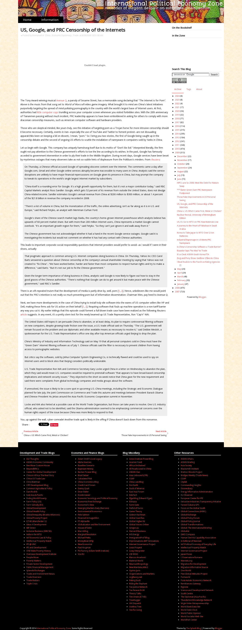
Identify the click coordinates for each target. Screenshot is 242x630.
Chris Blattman (33, 481)
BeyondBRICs (32, 468)
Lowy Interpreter (137, 550)
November (182, 160)
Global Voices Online (139, 524)
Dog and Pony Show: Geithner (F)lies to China (198, 258)
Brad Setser (83, 475)
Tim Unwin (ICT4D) (137, 596)
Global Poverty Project (36, 518)
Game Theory (135, 511)
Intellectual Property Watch (38, 541)
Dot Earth (133, 485)
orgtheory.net (135, 577)
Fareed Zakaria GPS (190, 504)
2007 (177, 291)
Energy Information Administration (197, 491)
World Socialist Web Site (192, 616)
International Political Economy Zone (54, 628)
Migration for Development (193, 564)
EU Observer (187, 495)
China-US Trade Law (35, 478)
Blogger (202, 297)
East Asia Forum (136, 491)
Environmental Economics (90, 511)
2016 (177, 126)
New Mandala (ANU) (138, 567)
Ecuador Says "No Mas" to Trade (192, 250)
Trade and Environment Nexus (40, 573)
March (180, 276)
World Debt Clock (189, 609)
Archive (177, 89)
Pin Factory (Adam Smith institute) (93, 550)
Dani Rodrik (31, 491)
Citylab (184, 481)
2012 (177, 141)
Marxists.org (186, 560)
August (180, 171)
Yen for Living (135, 609)
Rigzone (184, 587)
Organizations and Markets (141, 573)
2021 (177, 107)
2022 (177, 103)
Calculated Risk (85, 478)
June (179, 179)
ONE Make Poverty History (38, 550)
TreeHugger (134, 600)
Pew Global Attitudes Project (194, 573)
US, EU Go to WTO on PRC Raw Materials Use (197, 221)
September (182, 167)
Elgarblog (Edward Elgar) (140, 498)
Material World (136, 560)
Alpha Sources (84, 462)
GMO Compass (188, 534)
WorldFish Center (189, 619)
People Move (32, 557)
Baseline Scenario (86, 465)
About (199, 89)
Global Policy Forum (190, 518)
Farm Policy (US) (33, 501)
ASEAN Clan (134, 472)
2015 (177, 130)
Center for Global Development (41, 472)
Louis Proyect (135, 547)
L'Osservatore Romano (191, 557)
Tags (189, 89)
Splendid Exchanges (35, 570)
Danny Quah (83, 488)
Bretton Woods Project (191, 472)
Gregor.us (134, 527)
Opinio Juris (134, 570)
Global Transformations (192, 524)
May (179, 269)
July (178, 175)
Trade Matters (33, 580)
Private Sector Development (39, 564)
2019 (177, 114)
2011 (177, 145)
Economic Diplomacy (61, 35)
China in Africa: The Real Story (40, 475)
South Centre (187, 593)
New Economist (85, 544)
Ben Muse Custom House (38, 465)
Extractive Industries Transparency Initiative (201, 501)
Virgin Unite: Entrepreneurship (195, 603)
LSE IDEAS (133, 554)
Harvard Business (137, 531)
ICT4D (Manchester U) (36, 521)
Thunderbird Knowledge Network (196, 600)
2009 (177, 152)
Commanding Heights (191, 485)
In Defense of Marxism (191, 541)
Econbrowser (84, 495)
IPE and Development (36, 547)
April (179, 272)
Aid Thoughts (32, 458)
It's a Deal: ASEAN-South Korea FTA (193, 254)
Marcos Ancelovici (137, 557)
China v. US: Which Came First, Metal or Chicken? (199, 211)
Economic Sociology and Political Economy (97, 498)
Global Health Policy (35, 511)
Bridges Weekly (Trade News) (194, 475)
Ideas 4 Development (36, 524)
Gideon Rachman (137, 514)
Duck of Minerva (136, 488)
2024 (177, 96)
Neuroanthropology (138, 564)
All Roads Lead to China (140, 468)
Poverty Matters (33, 560)
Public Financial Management (39, 567)
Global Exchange (188, 514)
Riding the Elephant (138, 583)
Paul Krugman (84, 547)
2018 (177, 118)
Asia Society (186, 465)
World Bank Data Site (190, 606)
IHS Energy (134, 534)
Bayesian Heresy (85, 468)
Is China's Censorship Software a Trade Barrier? (199, 246)
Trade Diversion (33, 577)
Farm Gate (134, 504)
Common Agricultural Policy (39, 488)
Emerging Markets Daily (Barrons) (93, 508)
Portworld (185, 577)
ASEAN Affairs (187, 458)
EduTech (133, 495)
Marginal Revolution (87, 534)
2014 (177, 133)
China (47, 35)
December (182, 156)
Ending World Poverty (36, 498)
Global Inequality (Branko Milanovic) (43, 514)
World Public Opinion (191, 613)
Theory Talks (135, 593)
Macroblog (83, 531)
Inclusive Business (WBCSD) (39, 531)
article (23, 314)
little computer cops (47, 112)
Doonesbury (186, 488)
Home (27, 20)
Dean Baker (83, 491)
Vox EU (81, 554)
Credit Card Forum (86, 485)
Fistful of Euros (136, 508)
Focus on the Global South (193, 508)
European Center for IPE (192, 498)
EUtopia (133, 501)
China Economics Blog (88, 481)
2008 (177, 287)
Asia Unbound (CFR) (138, 475)
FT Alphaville (84, 521)
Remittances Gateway (191, 583)
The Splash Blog (193, 628)
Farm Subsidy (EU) (34, 504)
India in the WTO (34, 534)
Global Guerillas (136, 518)
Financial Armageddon (88, 518)
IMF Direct (31, 527)
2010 (177, 148)
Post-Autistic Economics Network (196, 580)
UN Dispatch (135, 603)
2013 (177, 137)
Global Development (36, 508)
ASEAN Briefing (188, 462)
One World (186, 570)
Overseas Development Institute (41, 554)
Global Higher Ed (137, 521)
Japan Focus (186, 554)
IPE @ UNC (31, 544)
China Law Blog (136, 481)
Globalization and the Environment (94, 524)
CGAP (131, 478)
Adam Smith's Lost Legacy (90, 458)
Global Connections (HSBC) (193, 511)
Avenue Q (61, 100)
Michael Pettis (84, 537)
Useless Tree (135, 606)
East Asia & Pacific (34, 495)
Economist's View (86, 504)
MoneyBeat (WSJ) (85, 541)
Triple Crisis (31, 583)
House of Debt (85, 527)
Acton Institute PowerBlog (141, 458)
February (181, 280)
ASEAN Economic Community (39, 462)
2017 (177, 122)
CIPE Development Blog (37, 485)
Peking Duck (134, 580)
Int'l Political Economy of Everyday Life (198, 544)
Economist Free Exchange (89, 501)
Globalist (185, 531)
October (181, 164)
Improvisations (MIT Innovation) (144, 541)
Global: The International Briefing (196, 527)
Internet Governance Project (142, 544)
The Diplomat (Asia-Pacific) (193, 596)
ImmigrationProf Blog (139, 537)
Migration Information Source (194, 567)
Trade (76, 35)
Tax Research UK (137, 590)
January (180, 284)
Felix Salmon (83, 514)
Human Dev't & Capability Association (198, 537)
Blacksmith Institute (190, 468)
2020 (177, 111)
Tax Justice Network (138, 587)
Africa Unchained (137, 465)
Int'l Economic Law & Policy (38, 537)
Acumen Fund (135, 462)
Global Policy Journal (190, 521)
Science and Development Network (197, 590)
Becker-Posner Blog (87, 472)
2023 (177, 99)
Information (49, 20)
